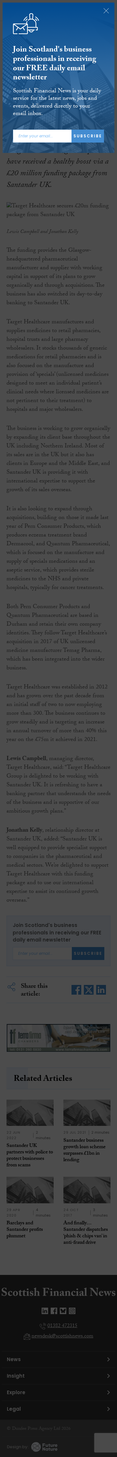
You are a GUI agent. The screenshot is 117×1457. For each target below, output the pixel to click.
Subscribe (87, 136)
